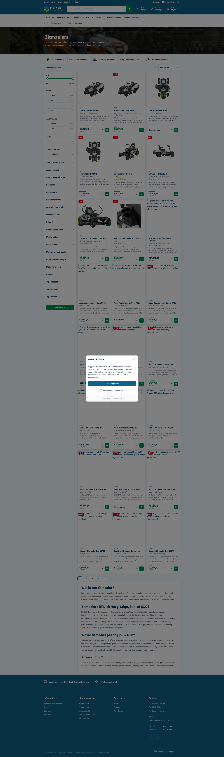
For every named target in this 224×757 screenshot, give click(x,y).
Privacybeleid (106, 398)
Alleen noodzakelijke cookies (112, 390)
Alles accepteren (112, 384)
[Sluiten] (134, 359)
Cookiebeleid (118, 398)
